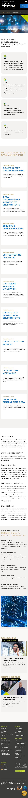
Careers (17, 726)
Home (2, 783)
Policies (22, 783)
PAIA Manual (6, 783)
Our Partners (3, 731)
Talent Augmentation (5, 744)
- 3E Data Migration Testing (20, 743)
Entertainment (18, 749)
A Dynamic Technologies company (8, 782)
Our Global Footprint (19, 735)
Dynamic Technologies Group (7, 734)
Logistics (17, 754)
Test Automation (4, 747)
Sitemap (2, 784)
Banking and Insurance (19, 747)
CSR (2, 732)
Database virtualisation (10, 420)
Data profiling (8, 216)
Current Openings (18, 728)
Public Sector (17, 758)
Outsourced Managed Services (5, 743)
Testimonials (17, 732)
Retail (16, 746)
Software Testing (11, 640)
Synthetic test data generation (12, 274)
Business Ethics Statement (15, 783)
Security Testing (4, 751)
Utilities (16, 757)
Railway (16, 753)
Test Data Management (12, 679)
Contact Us (3, 735)
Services (3, 738)
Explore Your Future (19, 729)
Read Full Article (7, 667)
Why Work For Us (18, 731)
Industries (18, 738)
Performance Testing (5, 750)
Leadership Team (4, 729)
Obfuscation (8, 247)
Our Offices (17, 734)
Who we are (3, 728)
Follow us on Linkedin (9, 1)
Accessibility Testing (5, 753)
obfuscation (8, 233)
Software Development (19, 756)
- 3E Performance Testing (20, 744)
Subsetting (7, 187)
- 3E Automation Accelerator (20, 742)
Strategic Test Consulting (6, 740)
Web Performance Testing (6, 748)
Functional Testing (4, 746)
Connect (4, 762)
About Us (4, 726)
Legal (16, 740)
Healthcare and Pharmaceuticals (18, 751)
